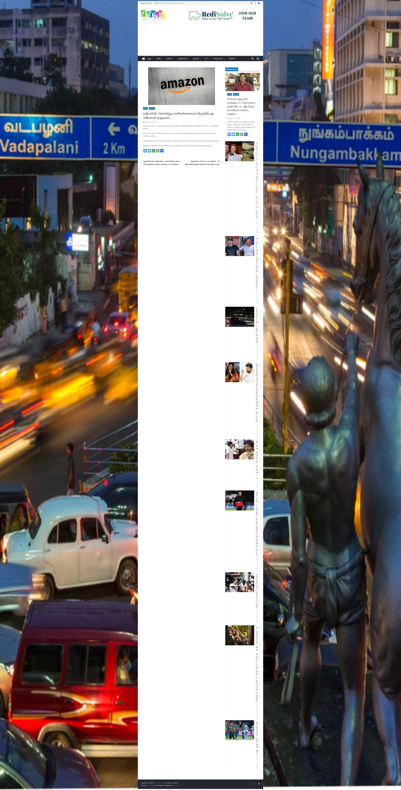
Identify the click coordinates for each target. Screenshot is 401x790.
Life (206, 59)
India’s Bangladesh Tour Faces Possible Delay (257, 738)
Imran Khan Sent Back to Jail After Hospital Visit (257, 326)
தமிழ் (149, 59)
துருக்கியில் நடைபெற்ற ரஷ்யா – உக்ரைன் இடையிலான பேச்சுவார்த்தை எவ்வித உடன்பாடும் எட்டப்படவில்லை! (161, 162)
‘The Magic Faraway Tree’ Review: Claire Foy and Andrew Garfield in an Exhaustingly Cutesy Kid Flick (257, 665)
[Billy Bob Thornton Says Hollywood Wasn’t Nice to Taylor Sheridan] (239, 271)
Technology (218, 59)
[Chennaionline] (143, 58)
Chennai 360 (182, 59)
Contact (232, 59)
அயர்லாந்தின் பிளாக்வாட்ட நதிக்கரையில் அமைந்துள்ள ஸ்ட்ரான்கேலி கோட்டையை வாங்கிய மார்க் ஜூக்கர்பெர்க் (257, 181)
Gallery (196, 59)
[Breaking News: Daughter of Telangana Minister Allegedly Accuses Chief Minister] (239, 400)
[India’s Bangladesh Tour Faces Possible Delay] (239, 745)
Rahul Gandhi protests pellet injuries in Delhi (257, 591)
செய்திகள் (152, 108)
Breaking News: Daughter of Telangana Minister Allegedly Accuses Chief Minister (257, 393)
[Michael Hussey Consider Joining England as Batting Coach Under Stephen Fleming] (239, 530)
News (158, 59)
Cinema (169, 59)
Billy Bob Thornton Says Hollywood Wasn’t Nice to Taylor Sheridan (257, 263)
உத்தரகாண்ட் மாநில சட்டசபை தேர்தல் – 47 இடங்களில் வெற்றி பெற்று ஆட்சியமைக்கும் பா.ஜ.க (202, 162)
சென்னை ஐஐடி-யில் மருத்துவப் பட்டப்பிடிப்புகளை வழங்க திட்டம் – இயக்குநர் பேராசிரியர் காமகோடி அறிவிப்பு (241, 106)
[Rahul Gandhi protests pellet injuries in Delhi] (239, 598)
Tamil (145, 108)
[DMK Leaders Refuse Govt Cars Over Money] (239, 464)
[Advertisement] (200, 40)
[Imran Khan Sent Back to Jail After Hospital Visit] (239, 334)
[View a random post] (257, 58)
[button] (152, 58)
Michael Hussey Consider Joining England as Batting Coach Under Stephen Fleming (257, 523)
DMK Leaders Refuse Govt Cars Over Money (257, 457)
